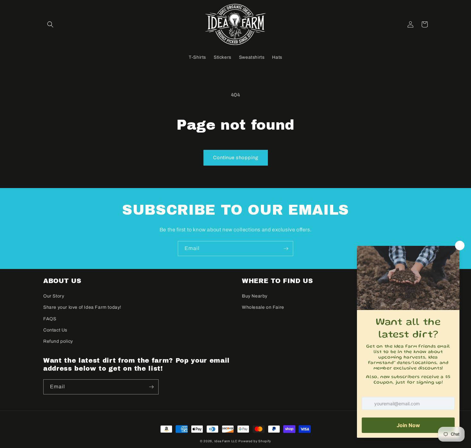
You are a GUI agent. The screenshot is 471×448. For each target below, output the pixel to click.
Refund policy (58, 341)
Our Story (53, 296)
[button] (50, 24)
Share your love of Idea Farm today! (82, 307)
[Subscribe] (286, 248)
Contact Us (55, 330)
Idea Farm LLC (225, 441)
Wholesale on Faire (263, 307)
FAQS (49, 318)
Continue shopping (235, 157)
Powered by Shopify (254, 441)
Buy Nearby (255, 296)
